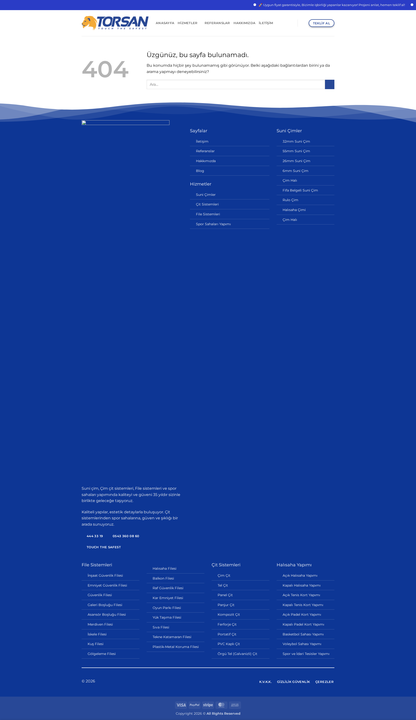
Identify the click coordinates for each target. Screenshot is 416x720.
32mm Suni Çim (296, 141)
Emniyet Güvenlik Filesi (107, 585)
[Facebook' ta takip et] (196, 681)
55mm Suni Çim (296, 151)
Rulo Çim (290, 200)
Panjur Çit (226, 605)
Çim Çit (224, 575)
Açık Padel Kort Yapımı (302, 614)
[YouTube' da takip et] (220, 681)
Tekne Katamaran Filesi (172, 637)
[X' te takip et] (208, 681)
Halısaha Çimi (294, 210)
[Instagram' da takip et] (202, 681)
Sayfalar (198, 130)
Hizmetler (187, 23)
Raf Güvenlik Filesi (168, 588)
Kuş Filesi (96, 644)
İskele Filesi (97, 634)
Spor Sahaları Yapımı (213, 224)
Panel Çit (225, 595)
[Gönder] (329, 84)
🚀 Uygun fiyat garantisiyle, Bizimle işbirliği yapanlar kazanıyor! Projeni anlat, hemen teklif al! (322, 5)
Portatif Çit (227, 634)
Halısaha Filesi (164, 568)
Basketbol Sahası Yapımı (303, 634)
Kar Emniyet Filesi (168, 598)
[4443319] (292, 23)
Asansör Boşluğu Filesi (107, 614)
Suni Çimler (206, 194)
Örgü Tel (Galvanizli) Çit (237, 654)
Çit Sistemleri (207, 204)
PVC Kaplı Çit (229, 644)
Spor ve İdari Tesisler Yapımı (306, 654)
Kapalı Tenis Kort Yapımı (303, 605)
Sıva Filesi (161, 627)
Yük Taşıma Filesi (167, 617)
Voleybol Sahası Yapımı (302, 644)
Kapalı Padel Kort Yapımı (303, 624)
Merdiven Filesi (100, 624)
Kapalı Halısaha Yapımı (302, 585)
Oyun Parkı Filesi (167, 608)
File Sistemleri (208, 214)
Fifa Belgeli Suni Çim (300, 190)
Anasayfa (165, 23)
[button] (303, 23)
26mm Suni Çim (296, 161)
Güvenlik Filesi (100, 595)
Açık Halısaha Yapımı (300, 575)
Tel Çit (223, 585)
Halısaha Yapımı (294, 565)
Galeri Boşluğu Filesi (105, 605)
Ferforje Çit (227, 624)
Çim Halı (290, 180)
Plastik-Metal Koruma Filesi (176, 647)
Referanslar (217, 23)
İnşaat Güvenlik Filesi (105, 575)
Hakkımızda (245, 23)
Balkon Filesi (163, 578)
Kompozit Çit (229, 614)
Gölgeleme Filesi (102, 654)
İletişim (266, 23)
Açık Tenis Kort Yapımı (301, 595)
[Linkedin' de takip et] (214, 681)
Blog (200, 171)
